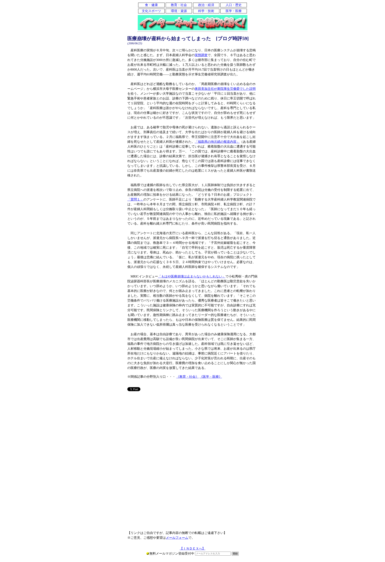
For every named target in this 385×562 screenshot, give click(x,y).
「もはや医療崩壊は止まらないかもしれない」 (191, 276)
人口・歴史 (234, 5)
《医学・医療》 (211, 376)
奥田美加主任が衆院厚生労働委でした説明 (225, 88)
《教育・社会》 (187, 376)
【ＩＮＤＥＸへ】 (192, 548)
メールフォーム (177, 537)
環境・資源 (179, 11)
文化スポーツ (151, 11)
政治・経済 (206, 5)
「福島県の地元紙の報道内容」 (217, 141)
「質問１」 (135, 199)
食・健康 (151, 5)
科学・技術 (206, 11)
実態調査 (201, 55)
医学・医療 (234, 11)
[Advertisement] (192, 426)
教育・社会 (179, 5)
